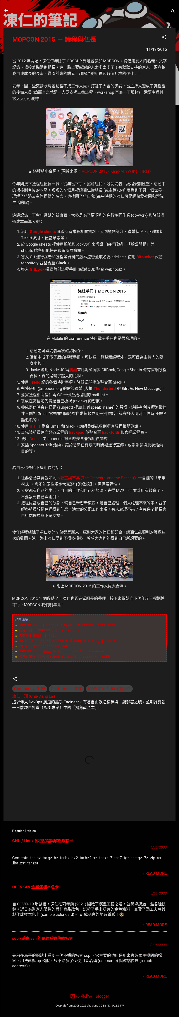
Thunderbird (104, 388)
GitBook (37, 269)
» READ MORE (155, 873)
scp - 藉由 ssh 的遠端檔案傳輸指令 (42, 938)
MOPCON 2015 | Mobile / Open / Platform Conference (67, 625)
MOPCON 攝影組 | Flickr (39, 636)
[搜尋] (173, 12)
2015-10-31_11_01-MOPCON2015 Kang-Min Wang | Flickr (68, 641)
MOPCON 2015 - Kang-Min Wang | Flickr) (116, 171)
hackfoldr (111, 432)
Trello (35, 382)
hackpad (76, 432)
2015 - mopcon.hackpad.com (43, 646)
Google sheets (43, 231)
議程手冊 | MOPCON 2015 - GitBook (49, 630)
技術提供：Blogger (92, 996)
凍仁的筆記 (27, 10)
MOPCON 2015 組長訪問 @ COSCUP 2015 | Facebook (62, 651)
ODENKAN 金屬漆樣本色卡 (35, 887)
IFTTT (35, 426)
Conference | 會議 (66, 688)
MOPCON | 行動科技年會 (109, 688)
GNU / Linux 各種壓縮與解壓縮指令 (43, 840)
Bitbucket (145, 257)
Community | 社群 (29, 688)
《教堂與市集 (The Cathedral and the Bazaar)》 (97, 478)
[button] (164, 37)
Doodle (36, 438)
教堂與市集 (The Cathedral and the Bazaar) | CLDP (64, 656)
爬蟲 (73, 369)
